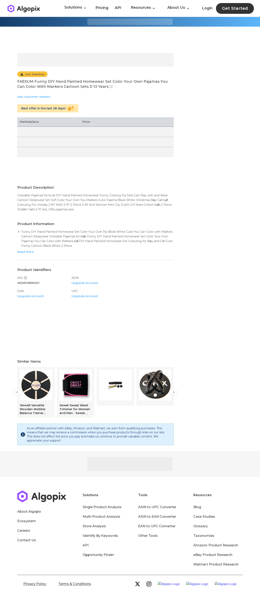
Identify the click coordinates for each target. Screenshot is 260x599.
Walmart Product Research (215, 564)
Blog (197, 507)
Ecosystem (26, 521)
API (118, 7)
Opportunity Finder (98, 555)
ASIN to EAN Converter (157, 517)
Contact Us (26, 540)
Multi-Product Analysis (101, 517)
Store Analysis (94, 526)
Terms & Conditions (74, 584)
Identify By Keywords (100, 536)
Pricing (101, 7)
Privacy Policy (34, 584)
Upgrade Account (85, 283)
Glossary (200, 526)
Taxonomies (203, 536)
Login (207, 8)
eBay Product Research (212, 555)
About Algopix (29, 511)
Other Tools (148, 536)
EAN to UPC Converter (157, 526)
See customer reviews (33, 97)
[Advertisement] (130, 40)
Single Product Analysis (102, 507)
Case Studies (204, 517)
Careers (23, 531)
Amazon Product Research (215, 545)
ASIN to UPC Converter (157, 507)
